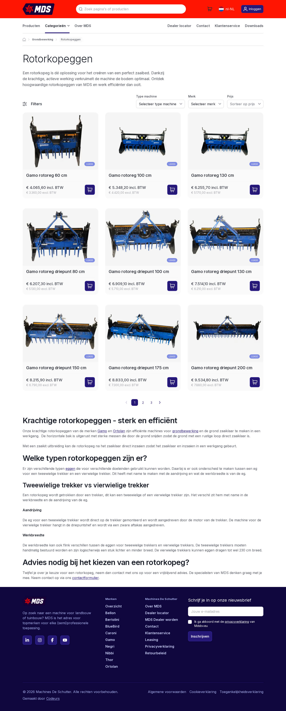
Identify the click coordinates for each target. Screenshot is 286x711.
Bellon (110, 613)
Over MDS (153, 606)
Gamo (102, 431)
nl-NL (229, 9)
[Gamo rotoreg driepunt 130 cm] (225, 251)
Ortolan (119, 431)
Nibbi (109, 653)
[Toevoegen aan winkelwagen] (90, 190)
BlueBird (112, 626)
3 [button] (151, 402)
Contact (151, 626)
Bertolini (112, 619)
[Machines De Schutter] (38, 9)
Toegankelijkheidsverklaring (241, 692)
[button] (159, 402)
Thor (109, 660)
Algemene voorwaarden (167, 692)
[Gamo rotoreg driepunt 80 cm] (60, 251)
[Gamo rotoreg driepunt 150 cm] (60, 348)
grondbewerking (185, 431)
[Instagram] (39, 640)
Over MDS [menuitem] (83, 26)
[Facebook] (52, 640)
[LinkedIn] (27, 640)
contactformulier (85, 578)
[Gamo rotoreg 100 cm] (143, 155)
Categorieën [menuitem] (55, 26)
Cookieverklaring (202, 692)
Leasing (151, 640)
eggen (70, 468)
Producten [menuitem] (31, 26)
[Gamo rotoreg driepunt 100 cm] (143, 251)
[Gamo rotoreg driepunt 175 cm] (143, 348)
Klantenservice (157, 633)
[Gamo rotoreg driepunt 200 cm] (225, 348)
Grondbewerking (42, 39)
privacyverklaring (237, 621)
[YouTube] (65, 640)
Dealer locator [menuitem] (179, 26)
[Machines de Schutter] (24, 39)
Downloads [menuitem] (254, 26)
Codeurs (53, 698)
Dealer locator (157, 613)
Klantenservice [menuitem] (227, 26)
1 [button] (134, 402)
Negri (109, 646)
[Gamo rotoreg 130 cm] (225, 155)
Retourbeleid (155, 653)
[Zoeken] (80, 9)
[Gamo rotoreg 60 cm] (60, 155)
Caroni (110, 633)
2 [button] (143, 402)
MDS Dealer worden (161, 619)
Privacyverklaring (159, 646)
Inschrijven (200, 636)
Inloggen (255, 9)
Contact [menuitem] (203, 26)
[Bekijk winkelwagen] (209, 9)
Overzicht (113, 606)
